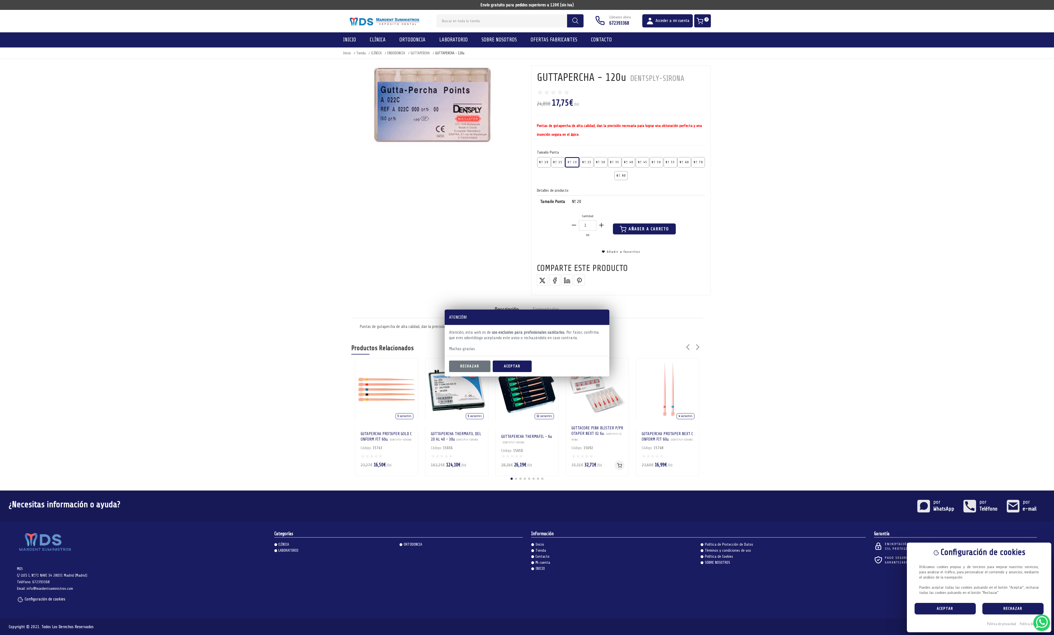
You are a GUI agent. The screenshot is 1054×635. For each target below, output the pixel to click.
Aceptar (512, 366)
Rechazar (469, 366)
